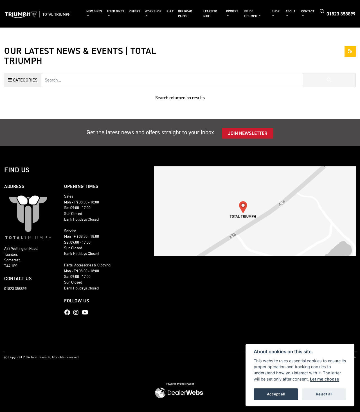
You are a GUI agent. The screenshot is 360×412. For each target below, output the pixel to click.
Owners (232, 11)
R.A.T (170, 11)
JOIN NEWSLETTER (247, 133)
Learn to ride (210, 13)
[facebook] (68, 312)
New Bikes (94, 11)
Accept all (276, 394)
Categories (24, 80)
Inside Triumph (251, 13)
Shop (276, 11)
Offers (134, 11)
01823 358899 (341, 13)
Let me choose (324, 379)
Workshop (153, 11)
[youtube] (86, 312)
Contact (307, 11)
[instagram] (77, 312)
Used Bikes (115, 11)
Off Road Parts (185, 13)
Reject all (324, 394)
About (290, 11)
